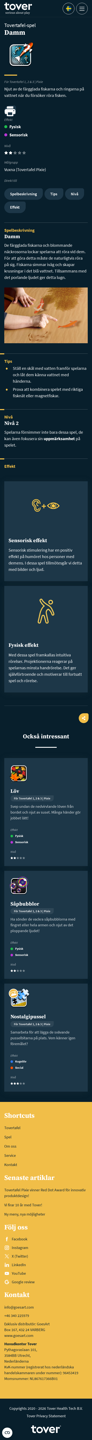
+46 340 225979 (16, 1315)
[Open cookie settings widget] (7, 1433)
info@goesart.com (19, 1307)
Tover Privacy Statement (46, 1415)
